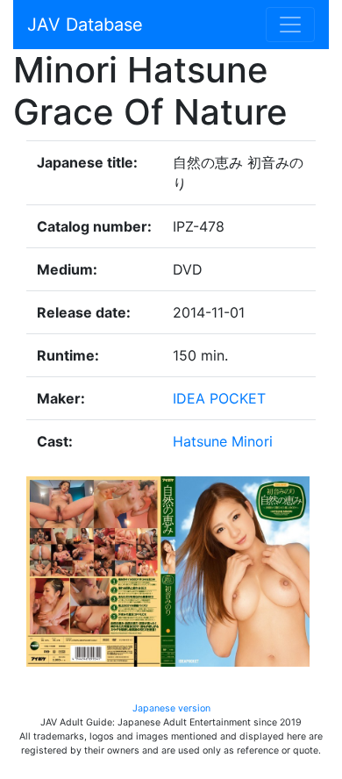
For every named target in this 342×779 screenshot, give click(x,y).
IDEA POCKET (219, 398)
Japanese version (171, 708)
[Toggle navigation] (290, 24)
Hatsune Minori (223, 441)
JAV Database (85, 24)
